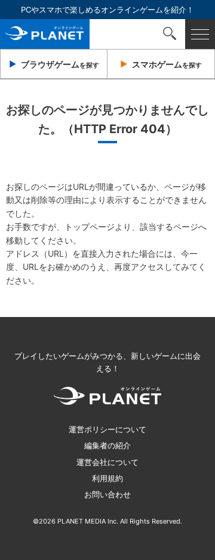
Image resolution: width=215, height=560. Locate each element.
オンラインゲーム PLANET (45, 34)
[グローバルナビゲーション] (200, 34)
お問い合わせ (107, 494)
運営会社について (107, 462)
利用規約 (107, 478)
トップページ (89, 226)
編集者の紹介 (107, 445)
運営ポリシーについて (107, 429)
